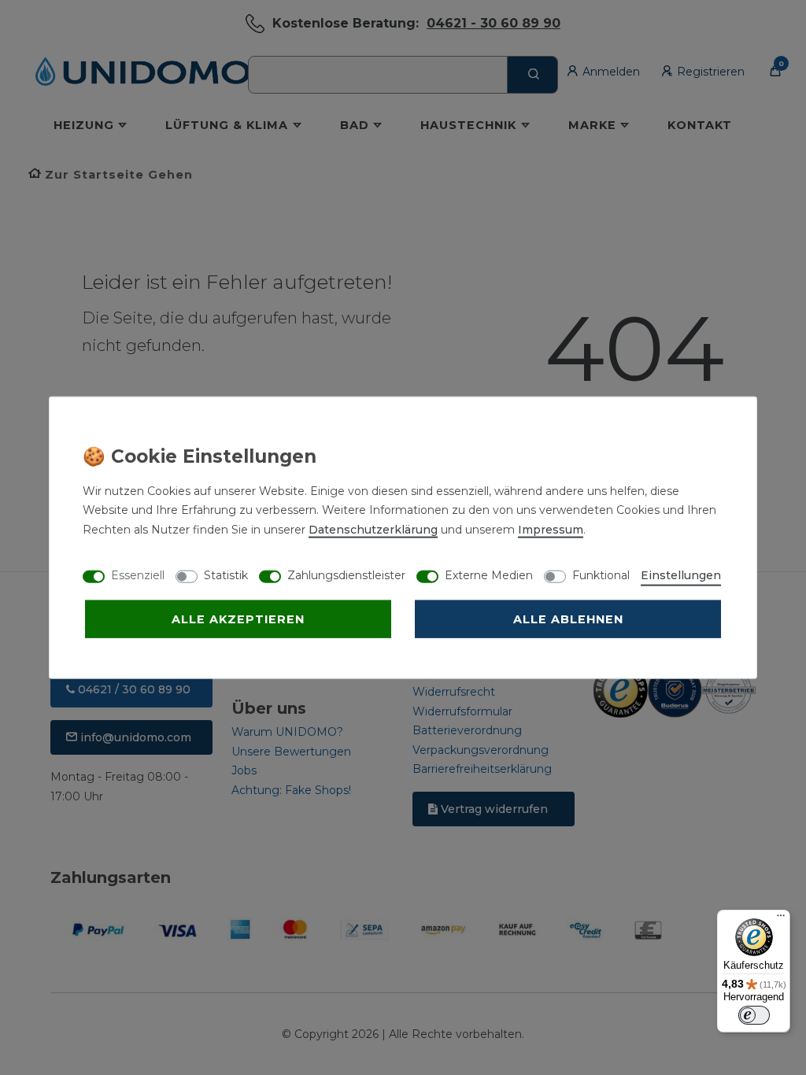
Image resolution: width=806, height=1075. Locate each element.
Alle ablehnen (568, 618)
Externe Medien (489, 574)
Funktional (601, 574)
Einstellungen (681, 574)
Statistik (226, 574)
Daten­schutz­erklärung (373, 529)
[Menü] (780, 919)
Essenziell (138, 574)
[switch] (754, 1015)
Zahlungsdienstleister (346, 574)
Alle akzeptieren (238, 618)
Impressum (550, 529)
